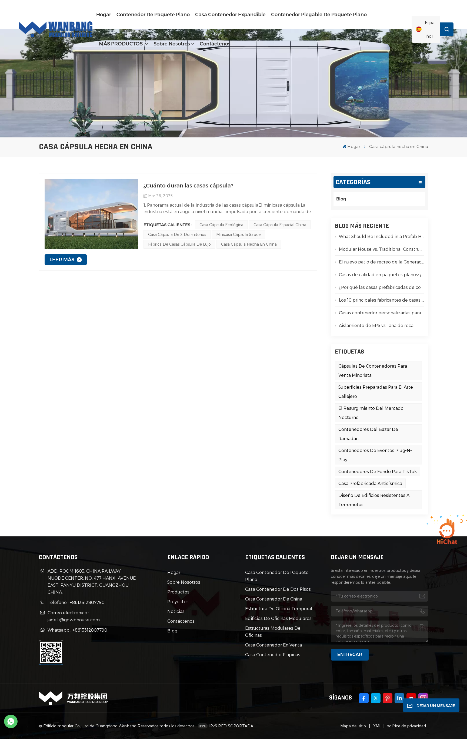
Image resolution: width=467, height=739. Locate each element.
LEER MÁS (61, 260)
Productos (178, 591)
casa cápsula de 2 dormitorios (177, 234)
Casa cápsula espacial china (279, 224)
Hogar (103, 15)
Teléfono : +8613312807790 (76, 602)
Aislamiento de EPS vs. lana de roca (376, 325)
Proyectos (178, 601)
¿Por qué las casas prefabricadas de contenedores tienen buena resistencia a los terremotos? (381, 287)
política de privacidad (406, 726)
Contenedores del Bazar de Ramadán (368, 434)
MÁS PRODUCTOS (121, 44)
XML (376, 726)
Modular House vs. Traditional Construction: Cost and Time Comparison (381, 249)
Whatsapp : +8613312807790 (77, 629)
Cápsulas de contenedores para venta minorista (372, 370)
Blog (341, 199)
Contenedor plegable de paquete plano (319, 15)
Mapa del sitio (353, 726)
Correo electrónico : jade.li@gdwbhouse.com (74, 616)
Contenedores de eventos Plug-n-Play (375, 455)
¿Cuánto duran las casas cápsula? (188, 185)
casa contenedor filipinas (272, 654)
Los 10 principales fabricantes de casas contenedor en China (381, 299)
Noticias (176, 611)
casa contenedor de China (273, 598)
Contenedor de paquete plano (153, 15)
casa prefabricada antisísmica (370, 483)
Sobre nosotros (172, 44)
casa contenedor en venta (273, 644)
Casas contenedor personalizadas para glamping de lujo (381, 312)
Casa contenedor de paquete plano (277, 576)
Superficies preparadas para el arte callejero (375, 391)
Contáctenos (215, 44)
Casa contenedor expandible (230, 15)
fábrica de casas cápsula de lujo (179, 244)
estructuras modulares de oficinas (273, 631)
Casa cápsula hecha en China (249, 244)
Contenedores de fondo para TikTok (377, 471)
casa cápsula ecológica (221, 224)
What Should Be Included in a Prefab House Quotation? (381, 236)
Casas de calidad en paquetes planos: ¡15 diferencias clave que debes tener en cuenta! (381, 274)
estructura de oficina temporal (278, 608)
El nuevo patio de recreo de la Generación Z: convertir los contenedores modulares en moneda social (381, 261)
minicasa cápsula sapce (238, 234)
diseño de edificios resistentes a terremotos (373, 500)
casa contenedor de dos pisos (278, 589)
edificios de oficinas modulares (278, 618)
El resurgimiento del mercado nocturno (370, 412)
